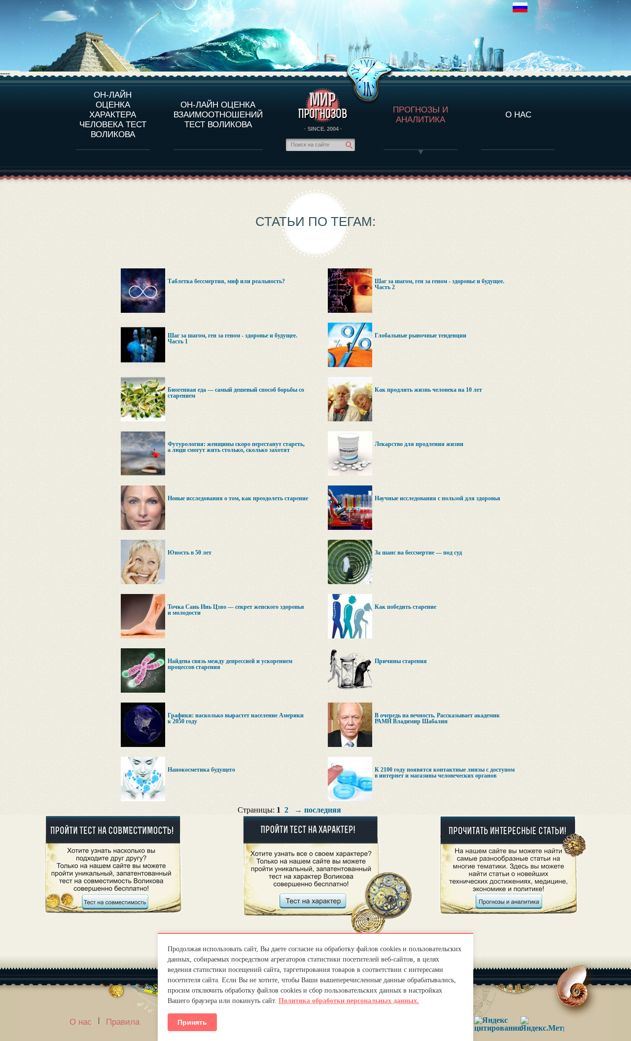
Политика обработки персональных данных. (349, 1000)
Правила (123, 1022)
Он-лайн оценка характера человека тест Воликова (112, 114)
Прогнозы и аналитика (420, 114)
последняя (322, 810)
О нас (81, 1022)
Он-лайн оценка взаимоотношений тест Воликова (218, 114)
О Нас (518, 114)
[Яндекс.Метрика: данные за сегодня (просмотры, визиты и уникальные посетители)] (542, 1024)
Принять (192, 1022)
